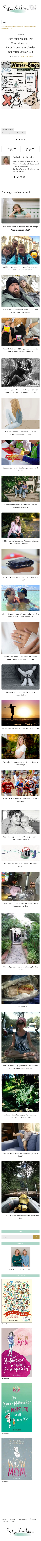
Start (2, 26)
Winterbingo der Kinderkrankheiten (13, 133)
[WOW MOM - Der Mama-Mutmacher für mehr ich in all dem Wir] (16, 1407)
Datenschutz (23, 1519)
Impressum (12, 1519)
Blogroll (5, 1521)
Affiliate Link (5, 1324)
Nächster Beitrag (29, 149)
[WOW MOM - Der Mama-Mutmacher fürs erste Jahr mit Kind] (16, 1459)
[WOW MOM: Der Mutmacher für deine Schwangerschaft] (16, 1352)
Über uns (33, 1519)
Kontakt (3, 1519)
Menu (5, 22)
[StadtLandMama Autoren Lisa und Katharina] (20, 1257)
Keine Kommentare (27, 56)
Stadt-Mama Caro (7, 130)
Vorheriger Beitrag (11, 149)
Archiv (13, 1521)
